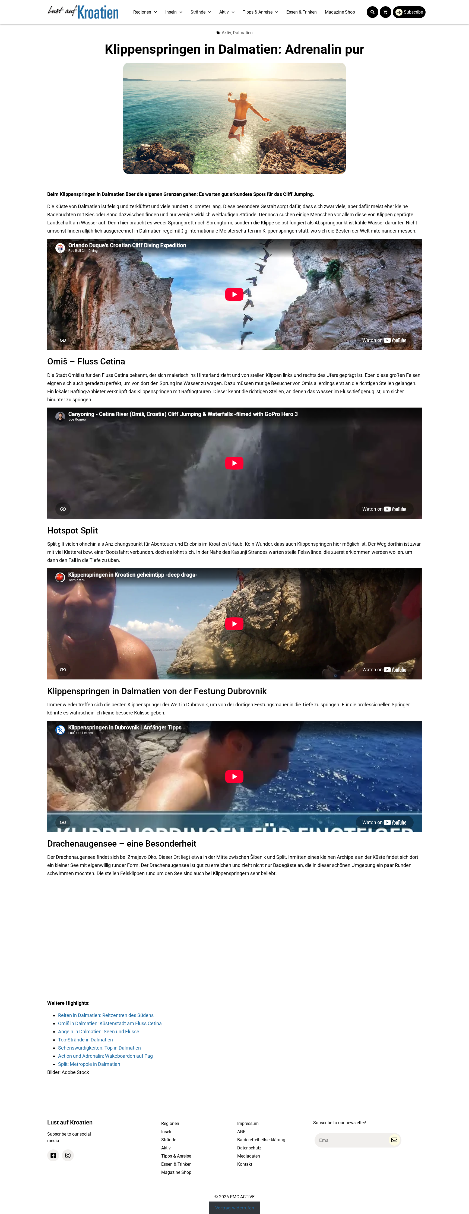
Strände (198, 12)
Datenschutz (249, 1148)
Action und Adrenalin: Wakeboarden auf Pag (105, 1056)
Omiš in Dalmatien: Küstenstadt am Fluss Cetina (110, 1023)
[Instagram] (68, 1155)
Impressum (248, 1123)
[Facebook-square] (53, 1155)
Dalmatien (243, 32)
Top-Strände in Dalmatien (85, 1040)
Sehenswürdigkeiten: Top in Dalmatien (99, 1048)
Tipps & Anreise (257, 12)
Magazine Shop (340, 12)
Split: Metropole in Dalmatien (89, 1064)
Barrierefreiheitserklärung (261, 1139)
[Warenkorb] (385, 12)
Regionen (142, 12)
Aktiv (224, 12)
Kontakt (244, 1164)
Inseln (171, 12)
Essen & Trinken (301, 12)
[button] (372, 12)
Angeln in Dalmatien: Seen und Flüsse (98, 1031)
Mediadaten (248, 1156)
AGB (241, 1131)
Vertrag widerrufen (234, 1207)
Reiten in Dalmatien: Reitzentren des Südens (106, 1015)
